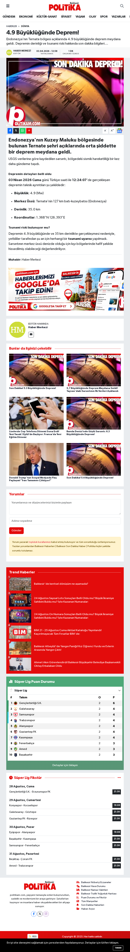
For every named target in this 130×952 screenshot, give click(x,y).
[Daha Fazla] (29, 131)
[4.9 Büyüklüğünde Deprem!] (65, 92)
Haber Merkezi (38, 327)
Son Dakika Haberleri (92, 905)
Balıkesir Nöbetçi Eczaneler (96, 882)
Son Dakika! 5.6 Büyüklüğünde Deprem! (90, 478)
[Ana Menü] (7, 6)
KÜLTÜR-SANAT (47, 16)
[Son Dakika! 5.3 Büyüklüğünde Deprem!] (36, 369)
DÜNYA (25, 26)
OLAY (92, 16)
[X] (40, 914)
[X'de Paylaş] (16, 131)
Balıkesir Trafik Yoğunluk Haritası (98, 893)
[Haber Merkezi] (17, 329)
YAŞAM (80, 16)
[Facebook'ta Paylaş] (10, 131)
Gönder (16, 530)
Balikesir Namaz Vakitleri (94, 890)
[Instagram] (46, 914)
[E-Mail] (31, 334)
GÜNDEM (9, 16)
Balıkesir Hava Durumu (93, 886)
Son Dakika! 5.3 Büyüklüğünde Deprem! (32, 388)
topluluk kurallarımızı (40, 542)
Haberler (11, 26)
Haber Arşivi (88, 909)
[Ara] (122, 6)
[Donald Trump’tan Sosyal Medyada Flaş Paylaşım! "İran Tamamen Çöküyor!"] (36, 459)
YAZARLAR (119, 16)
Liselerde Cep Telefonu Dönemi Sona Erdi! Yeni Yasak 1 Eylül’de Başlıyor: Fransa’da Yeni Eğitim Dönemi (35, 434)
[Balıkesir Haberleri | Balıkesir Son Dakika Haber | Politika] (65, 6)
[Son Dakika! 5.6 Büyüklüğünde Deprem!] (94, 459)
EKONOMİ (26, 16)
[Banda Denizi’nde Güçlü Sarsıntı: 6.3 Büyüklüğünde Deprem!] (94, 413)
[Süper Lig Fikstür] (119, 777)
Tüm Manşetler (89, 901)
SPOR (103, 16)
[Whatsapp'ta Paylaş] (23, 131)
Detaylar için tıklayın (65, 765)
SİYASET (66, 16)
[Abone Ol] (119, 130)
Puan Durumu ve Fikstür (94, 897)
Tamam (118, 948)
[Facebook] (34, 914)
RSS (34, 936)
